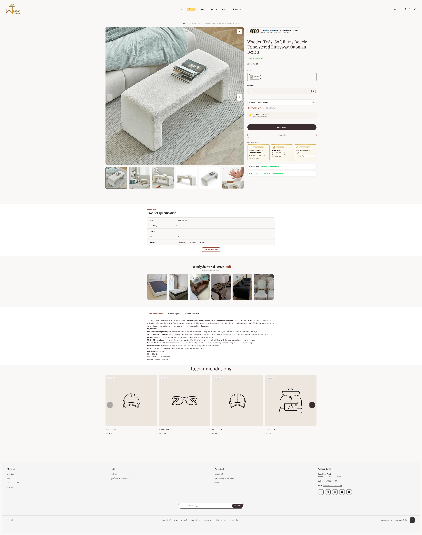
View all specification (211, 249)
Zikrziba (10, 487)
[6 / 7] (233, 178)
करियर (217, 483)
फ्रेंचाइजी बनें (219, 474)
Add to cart (282, 127)
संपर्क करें (114, 474)
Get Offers (237, 506)
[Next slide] (239, 97)
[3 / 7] (163, 178)
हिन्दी (395, 9)
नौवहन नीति (234, 520)
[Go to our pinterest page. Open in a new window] (349, 492)
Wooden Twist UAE (14, 483)
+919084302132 (331, 481)
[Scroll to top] (412, 520)
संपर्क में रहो (10, 474)
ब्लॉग (8, 478)
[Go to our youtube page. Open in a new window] (342, 492)
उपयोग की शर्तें (166, 520)
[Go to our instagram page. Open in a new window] (328, 492)
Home (185, 23)
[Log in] (410, 9)
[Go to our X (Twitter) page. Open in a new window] (335, 492)
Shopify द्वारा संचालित (401, 520)
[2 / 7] (140, 178)
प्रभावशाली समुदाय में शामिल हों (224, 478)
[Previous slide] (110, 97)
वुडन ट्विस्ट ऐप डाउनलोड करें (120, 478)
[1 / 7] (116, 178)
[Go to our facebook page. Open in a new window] (321, 492)
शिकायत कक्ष (208, 520)
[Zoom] (239, 31)
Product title (111, 429)
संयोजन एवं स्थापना (221, 520)
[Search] (404, 9)
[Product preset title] (131, 400)
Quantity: (250, 86)
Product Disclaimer (192, 314)
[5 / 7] (210, 178)
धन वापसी (184, 520)
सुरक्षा (176, 520)
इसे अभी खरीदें (282, 135)
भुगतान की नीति (195, 520)
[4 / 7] (186, 178)
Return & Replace (174, 314)
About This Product (156, 314)
